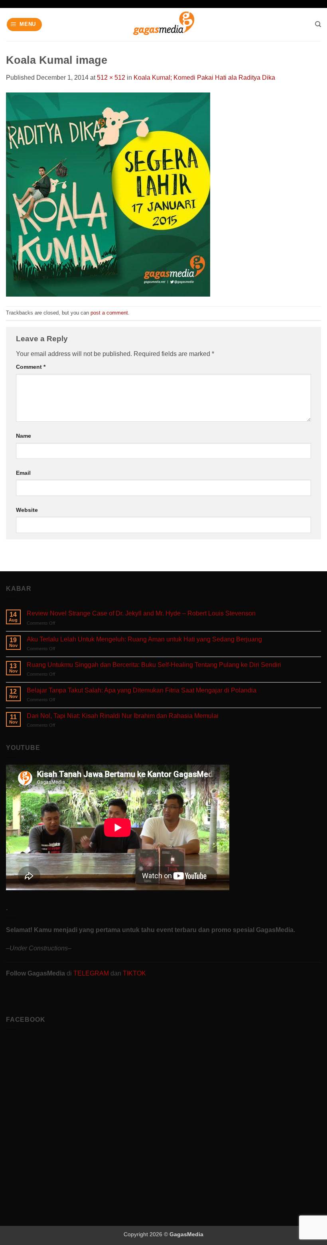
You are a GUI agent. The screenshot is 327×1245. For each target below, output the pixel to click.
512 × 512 (111, 77)
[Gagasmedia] (163, 24)
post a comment (109, 313)
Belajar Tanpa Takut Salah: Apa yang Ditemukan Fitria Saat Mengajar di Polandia (141, 690)
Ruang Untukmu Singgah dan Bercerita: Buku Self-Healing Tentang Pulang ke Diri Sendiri (154, 664)
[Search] (318, 24)
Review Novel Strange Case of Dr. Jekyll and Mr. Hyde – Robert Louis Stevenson (141, 613)
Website (27, 510)
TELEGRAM (91, 973)
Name (23, 436)
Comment (30, 367)
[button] (24, 24)
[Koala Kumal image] (108, 194)
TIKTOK (134, 973)
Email (23, 473)
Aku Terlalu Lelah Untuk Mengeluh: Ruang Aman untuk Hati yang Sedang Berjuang (144, 639)
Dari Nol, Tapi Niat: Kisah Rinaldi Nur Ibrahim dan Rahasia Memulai (123, 715)
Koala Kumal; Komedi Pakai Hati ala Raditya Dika (204, 77)
